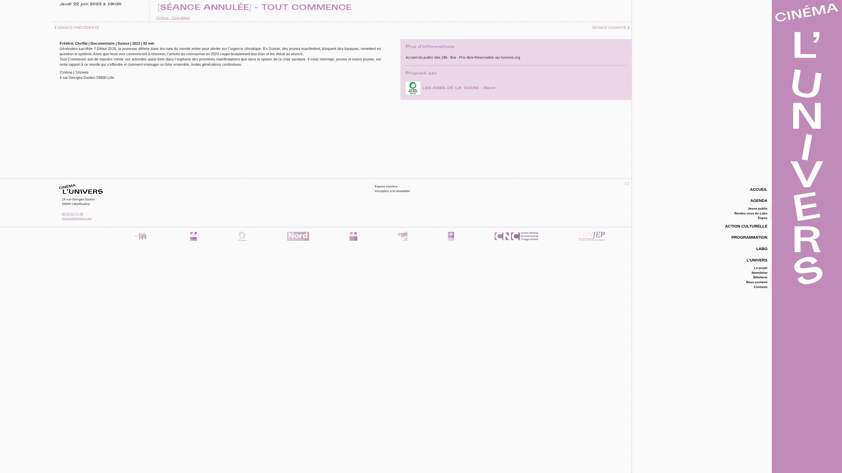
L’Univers (757, 260)
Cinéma (162, 18)
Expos (762, 218)
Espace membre (386, 186)
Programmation (749, 237)
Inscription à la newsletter (392, 191)
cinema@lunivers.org (76, 218)
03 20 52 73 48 (72, 214)
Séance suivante (610, 28)
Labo (761, 248)
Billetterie (760, 277)
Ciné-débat (181, 18)
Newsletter (759, 272)
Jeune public (757, 208)
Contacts (760, 287)
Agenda (758, 200)
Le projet (760, 268)
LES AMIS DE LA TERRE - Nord (458, 88)
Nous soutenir (756, 282)
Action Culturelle (746, 226)
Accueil (758, 189)
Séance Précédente (78, 28)
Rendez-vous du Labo (750, 213)
